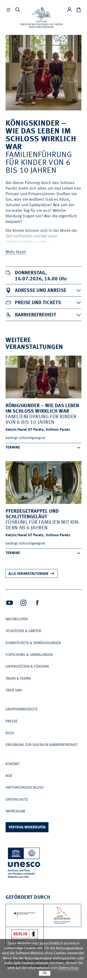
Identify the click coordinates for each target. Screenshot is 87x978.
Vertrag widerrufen (27, 827)
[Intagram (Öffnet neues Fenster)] (23, 603)
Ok (44, 973)
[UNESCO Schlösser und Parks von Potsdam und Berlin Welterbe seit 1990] (24, 863)
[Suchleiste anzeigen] (17, 9)
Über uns (14, 690)
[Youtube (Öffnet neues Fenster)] (9, 603)
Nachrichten (17, 619)
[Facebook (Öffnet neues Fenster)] (37, 603)
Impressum (15, 811)
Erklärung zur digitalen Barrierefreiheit (42, 745)
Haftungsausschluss (24, 788)
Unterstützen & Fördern (27, 667)
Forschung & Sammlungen (29, 655)
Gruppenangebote (22, 709)
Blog (10, 733)
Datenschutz (17, 800)
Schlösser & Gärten (23, 631)
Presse (12, 721)
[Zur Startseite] (41, 17)
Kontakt (13, 764)
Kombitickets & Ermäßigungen (33, 643)
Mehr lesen (16, 252)
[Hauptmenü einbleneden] (8, 9)
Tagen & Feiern (18, 679)
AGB (9, 776)
